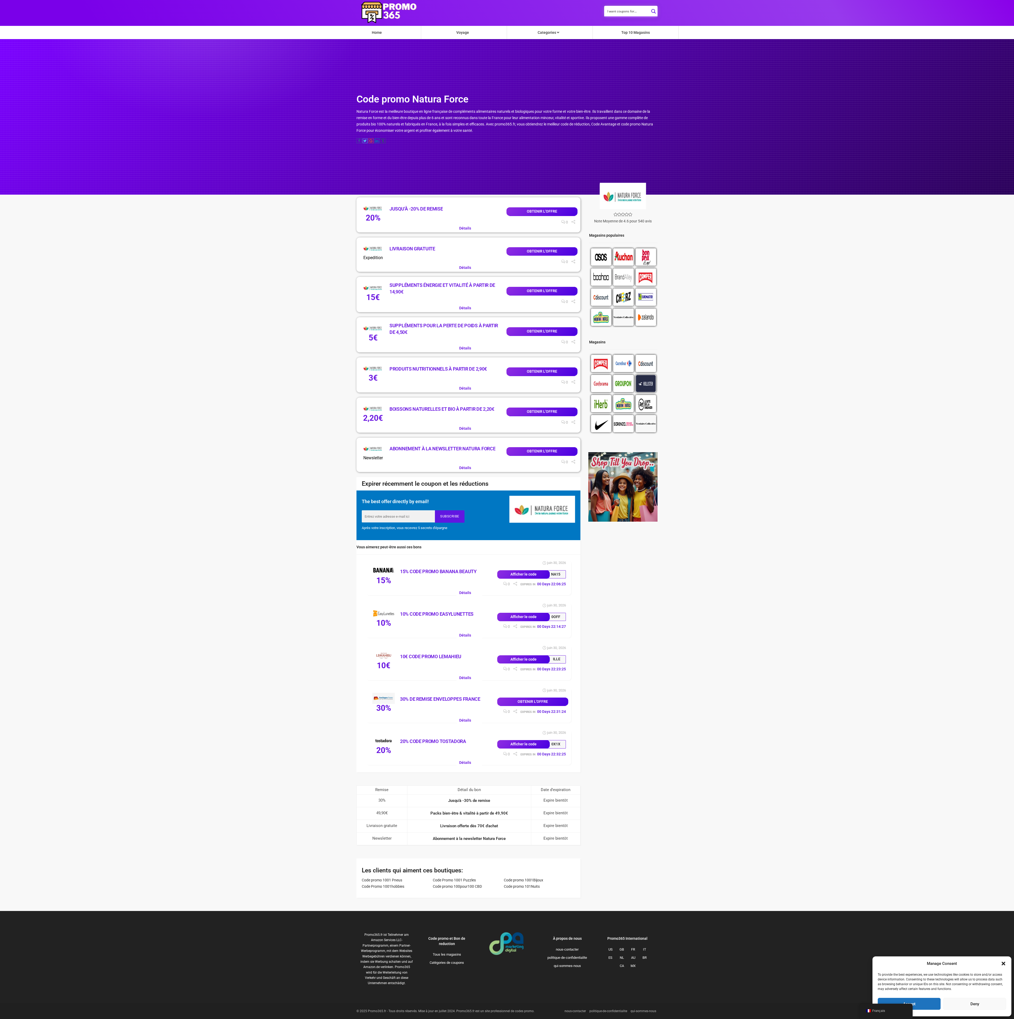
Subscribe (449, 516)
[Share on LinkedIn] (377, 140)
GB (621, 949)
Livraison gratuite (412, 248)
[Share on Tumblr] (383, 140)
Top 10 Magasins (635, 32)
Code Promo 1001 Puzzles (454, 880)
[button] (1003, 963)
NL (622, 958)
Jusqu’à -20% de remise (416, 209)
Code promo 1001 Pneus (382, 880)
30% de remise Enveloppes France (440, 699)
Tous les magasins (447, 954)
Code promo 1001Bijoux (523, 880)
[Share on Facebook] (359, 140)
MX (633, 966)
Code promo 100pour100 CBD (457, 886)
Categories (547, 32)
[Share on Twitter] (365, 140)
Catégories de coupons (447, 963)
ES (610, 958)
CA (622, 966)
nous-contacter (567, 949)
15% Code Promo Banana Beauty (438, 571)
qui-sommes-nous (567, 966)
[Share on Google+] (371, 140)
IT (644, 949)
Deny (974, 1004)
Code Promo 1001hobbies (383, 886)
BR (644, 958)
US (610, 949)
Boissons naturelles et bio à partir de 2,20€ (441, 409)
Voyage (462, 32)
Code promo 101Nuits (522, 886)
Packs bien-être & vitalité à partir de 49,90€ (469, 813)
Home (377, 32)
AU (633, 958)
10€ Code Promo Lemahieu (430, 656)
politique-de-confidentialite (567, 958)
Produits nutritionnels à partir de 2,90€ (438, 369)
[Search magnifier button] (653, 9)
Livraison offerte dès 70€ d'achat (469, 826)
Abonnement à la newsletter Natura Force (442, 448)
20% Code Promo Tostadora (433, 741)
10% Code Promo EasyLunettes (436, 614)
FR (633, 949)
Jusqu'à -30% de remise (469, 800)
